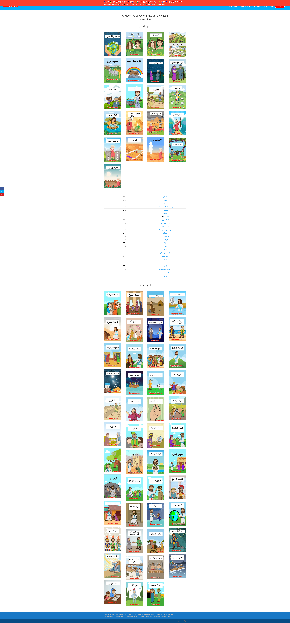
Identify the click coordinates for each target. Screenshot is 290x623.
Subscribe (264, 6)
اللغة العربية (169, 2)
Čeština (132, 4)
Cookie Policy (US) (132, 614)
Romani (164, 2)
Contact (271, 6)
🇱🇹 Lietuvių (159, 4)
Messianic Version (107, 4)
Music (258, 6)
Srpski (163, 4)
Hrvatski (115, 4)
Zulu (160, 2)
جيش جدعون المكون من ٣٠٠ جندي (165, 207)
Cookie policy (159, 614)
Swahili (126, 4)
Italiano (140, 2)
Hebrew (153, 4)
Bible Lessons (244, 6)
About (236, 6)
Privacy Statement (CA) (132, 616)
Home (230, 6)
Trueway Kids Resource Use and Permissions (155, 616)
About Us (106, 614)
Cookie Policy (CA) (120, 616)
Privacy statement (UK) (109, 616)
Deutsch (151, 2)
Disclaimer (140, 614)
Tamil (143, 4)
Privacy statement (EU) (149, 614)
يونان (165, 276)
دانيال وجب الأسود (165, 272)
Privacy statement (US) (121, 614)
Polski (145, 2)
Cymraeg (176, 2)
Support (280, 6)
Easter (253, 6)
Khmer (134, 2)
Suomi (148, 4)
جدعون (165, 203)
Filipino (121, 4)
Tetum (156, 2)
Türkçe (140, 4)
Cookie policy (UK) (168, 614)
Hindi (136, 4)
